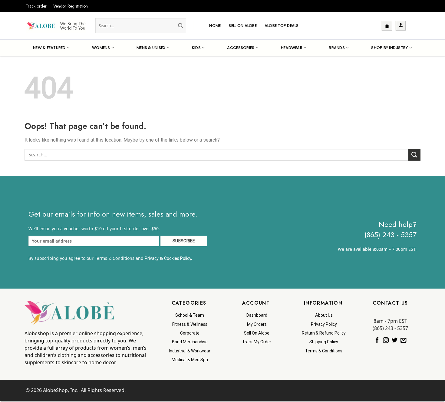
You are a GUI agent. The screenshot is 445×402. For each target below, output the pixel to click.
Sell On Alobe (242, 25)
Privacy (152, 258)
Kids (196, 47)
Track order (36, 6)
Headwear (291, 47)
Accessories (240, 47)
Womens (101, 47)
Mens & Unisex (151, 47)
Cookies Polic (176, 258)
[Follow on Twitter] (394, 341)
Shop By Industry (389, 47)
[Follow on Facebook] (377, 341)
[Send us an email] (403, 341)
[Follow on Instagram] (386, 341)
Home (215, 25)
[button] (387, 26)
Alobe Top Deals (282, 25)
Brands (337, 47)
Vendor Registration (70, 6)
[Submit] (180, 26)
